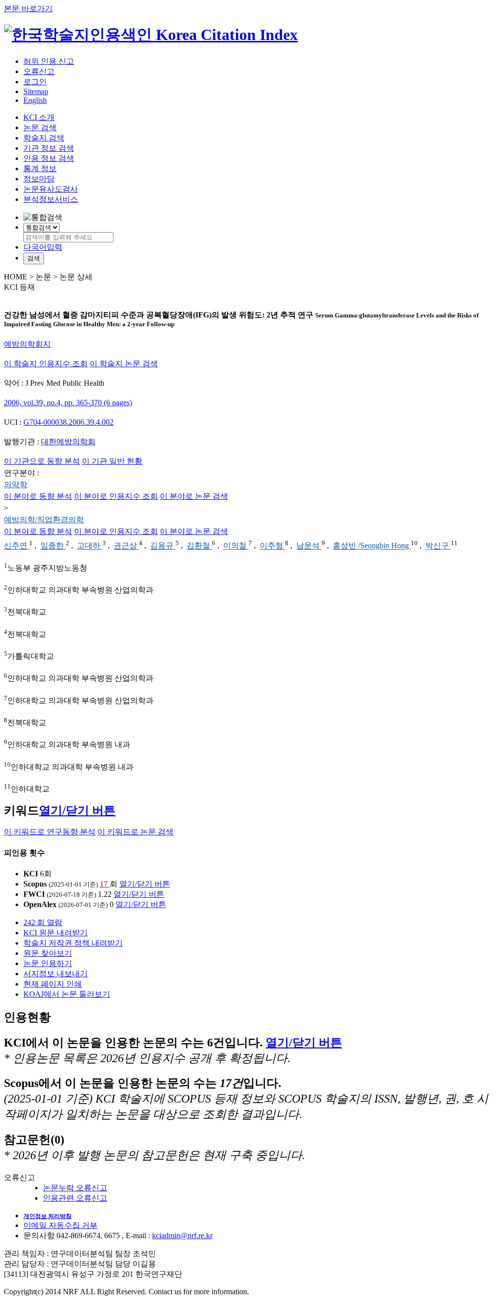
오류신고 (39, 71)
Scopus (35, 884)
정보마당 (39, 179)
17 (105, 884)
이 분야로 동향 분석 (38, 496)
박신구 (438, 546)
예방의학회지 (27, 344)
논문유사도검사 (50, 189)
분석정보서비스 (50, 199)
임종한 (53, 546)
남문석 (309, 546)
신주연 (16, 546)
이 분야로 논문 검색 (194, 496)
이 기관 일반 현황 (112, 461)
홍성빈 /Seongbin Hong (372, 546)
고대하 (89, 546)
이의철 (236, 546)
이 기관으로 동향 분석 (42, 461)
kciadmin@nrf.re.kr (182, 1235)
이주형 (272, 546)
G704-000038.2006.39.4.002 (68, 422)
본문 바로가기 (28, 8)
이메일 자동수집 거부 (60, 1225)
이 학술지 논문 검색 (124, 363)
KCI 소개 (39, 117)
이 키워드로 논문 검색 (135, 832)
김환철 (199, 546)
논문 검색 (40, 127)
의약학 (15, 484)
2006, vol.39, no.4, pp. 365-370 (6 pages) (68, 402)
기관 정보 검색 (48, 148)
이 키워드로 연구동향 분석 (50, 832)
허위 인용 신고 (48, 61)
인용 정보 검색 (48, 158)
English (35, 100)
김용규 (162, 546)
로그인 (35, 82)
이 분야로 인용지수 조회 (116, 496)
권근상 (126, 546)
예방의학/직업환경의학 (44, 519)
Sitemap (35, 91)
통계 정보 (40, 168)
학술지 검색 (43, 138)
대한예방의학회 (68, 441)
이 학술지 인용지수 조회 (46, 363)
